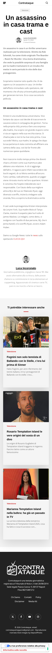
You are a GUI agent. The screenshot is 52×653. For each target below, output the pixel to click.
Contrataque (26, 2)
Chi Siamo (15, 597)
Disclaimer (19, 601)
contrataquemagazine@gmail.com (20, 630)
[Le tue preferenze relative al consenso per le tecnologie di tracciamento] (47, 648)
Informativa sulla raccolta (15, 650)
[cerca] (46, 2)
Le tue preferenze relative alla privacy (27, 646)
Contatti (28, 597)
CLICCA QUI (19, 238)
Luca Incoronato (29, 38)
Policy (38, 597)
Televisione (25, 10)
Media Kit (33, 601)
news (35, 235)
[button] (4, 3)
